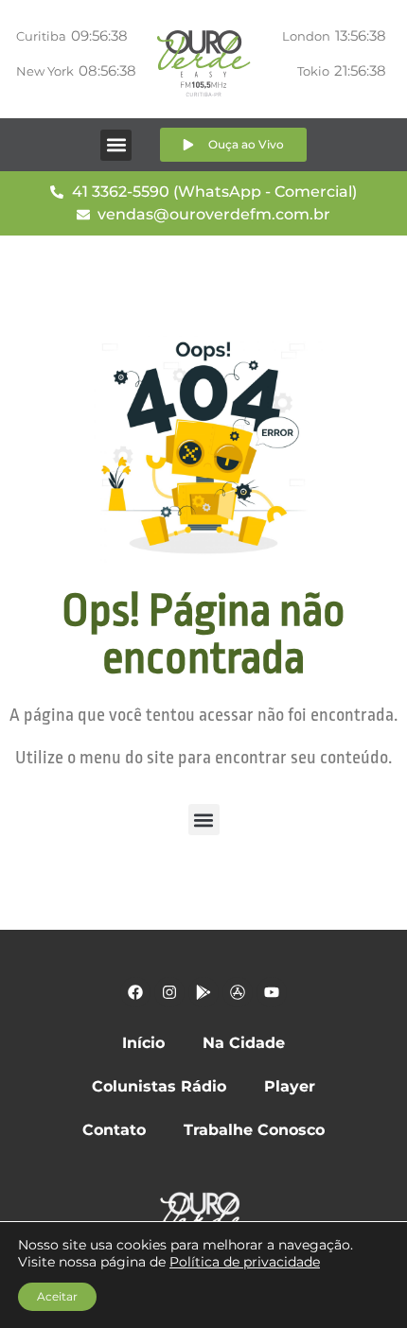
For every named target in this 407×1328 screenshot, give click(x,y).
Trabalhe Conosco (254, 1130)
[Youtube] (272, 992)
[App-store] (237, 992)
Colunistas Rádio (159, 1086)
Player (289, 1086)
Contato (114, 1130)
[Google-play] (203, 992)
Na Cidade (244, 1043)
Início (143, 1043)
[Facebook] (135, 992)
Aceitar (57, 1296)
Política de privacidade (244, 1261)
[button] (116, 145)
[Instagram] (169, 992)
